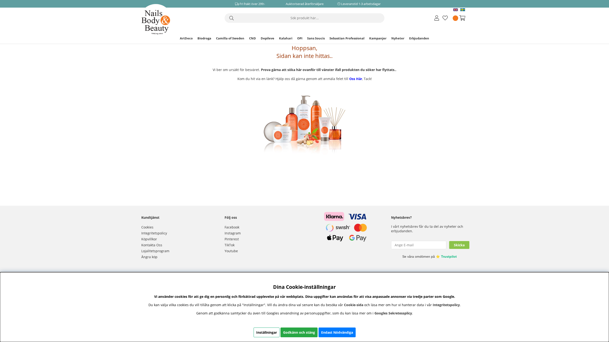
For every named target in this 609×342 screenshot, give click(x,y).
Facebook (232, 227)
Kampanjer (378, 38)
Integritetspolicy (154, 233)
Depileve (267, 38)
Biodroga (204, 38)
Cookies (147, 227)
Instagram (233, 233)
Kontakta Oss (151, 245)
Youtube (231, 251)
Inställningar (266, 332)
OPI (299, 38)
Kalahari (285, 38)
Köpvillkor (149, 239)
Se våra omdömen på (429, 256)
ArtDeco (186, 38)
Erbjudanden (419, 38)
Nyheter (397, 38)
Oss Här (355, 78)
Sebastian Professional (346, 38)
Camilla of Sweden (230, 38)
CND (252, 38)
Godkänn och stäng (299, 332)
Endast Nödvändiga (337, 332)
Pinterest (232, 239)
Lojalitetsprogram (155, 251)
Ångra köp (149, 257)
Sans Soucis (316, 38)
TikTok (230, 245)
